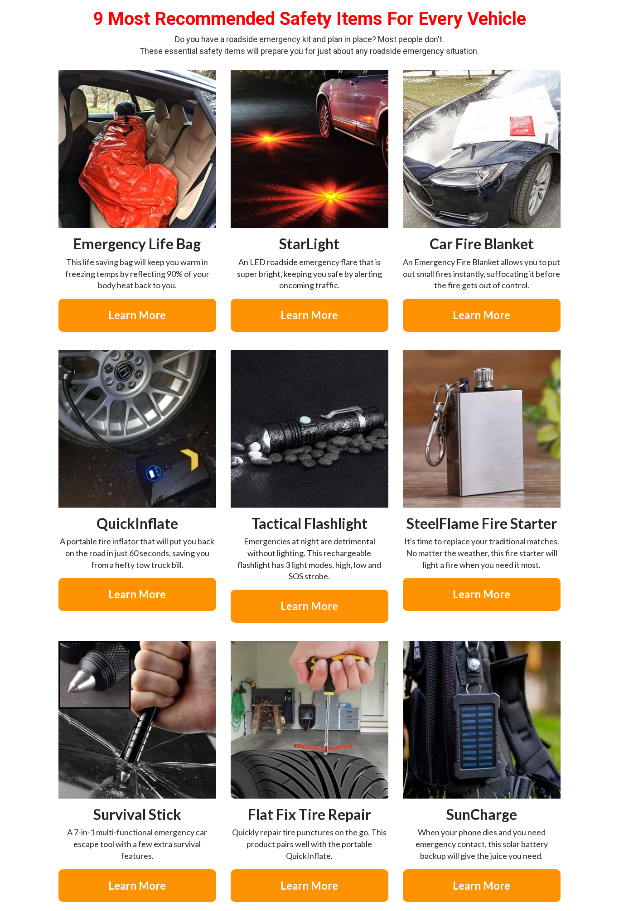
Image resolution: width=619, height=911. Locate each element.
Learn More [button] (137, 314)
